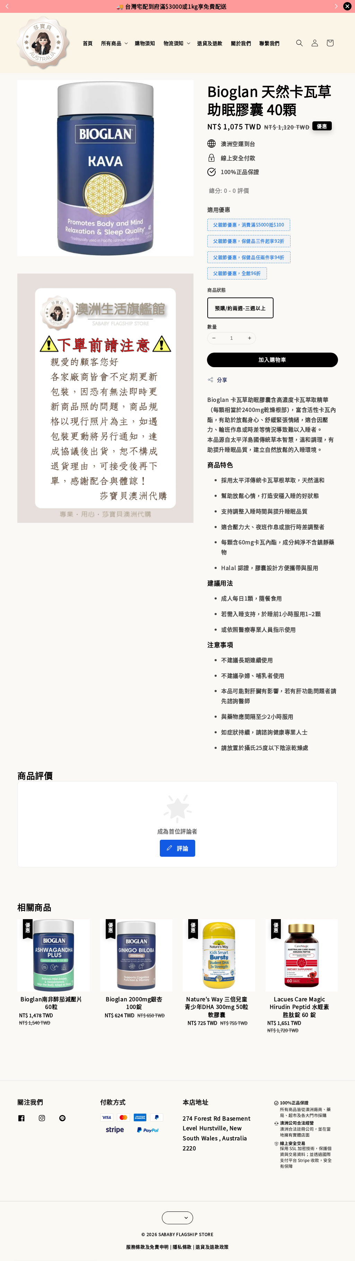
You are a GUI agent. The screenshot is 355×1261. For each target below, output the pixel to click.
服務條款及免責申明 (147, 1246)
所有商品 (111, 43)
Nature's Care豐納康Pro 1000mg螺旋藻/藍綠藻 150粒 (63, 1241)
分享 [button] (222, 379)
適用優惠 (218, 209)
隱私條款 (182, 1246)
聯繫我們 (269, 43)
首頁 (88, 43)
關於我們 (241, 43)
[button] (299, 43)
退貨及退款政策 (212, 1246)
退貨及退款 (210, 43)
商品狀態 (216, 289)
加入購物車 (272, 359)
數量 (212, 326)
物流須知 (174, 43)
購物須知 (145, 43)
